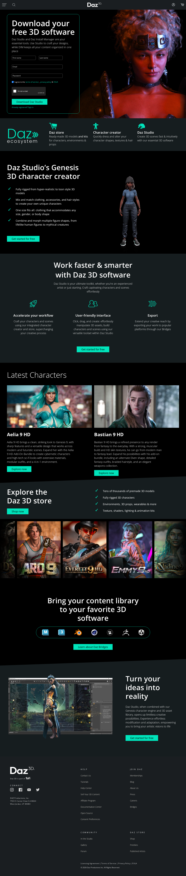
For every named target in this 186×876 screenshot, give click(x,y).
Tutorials (84, 781)
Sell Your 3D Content (90, 794)
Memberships (136, 775)
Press (132, 794)
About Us (134, 788)
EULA (56, 82)
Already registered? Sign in (22, 107)
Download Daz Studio (29, 102)
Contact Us (86, 775)
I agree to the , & (36, 82)
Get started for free (23, 239)
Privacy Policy (124, 863)
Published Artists (137, 851)
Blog (132, 781)
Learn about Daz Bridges (93, 647)
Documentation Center (91, 806)
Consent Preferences (90, 819)
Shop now (18, 511)
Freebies (134, 845)
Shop (132, 838)
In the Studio (86, 838)
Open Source (87, 813)
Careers (133, 800)
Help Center (86, 788)
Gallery (84, 845)
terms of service (32, 82)
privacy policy (45, 82)
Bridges (133, 806)
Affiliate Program (88, 800)
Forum (83, 851)
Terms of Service (108, 863)
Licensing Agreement (90, 863)
